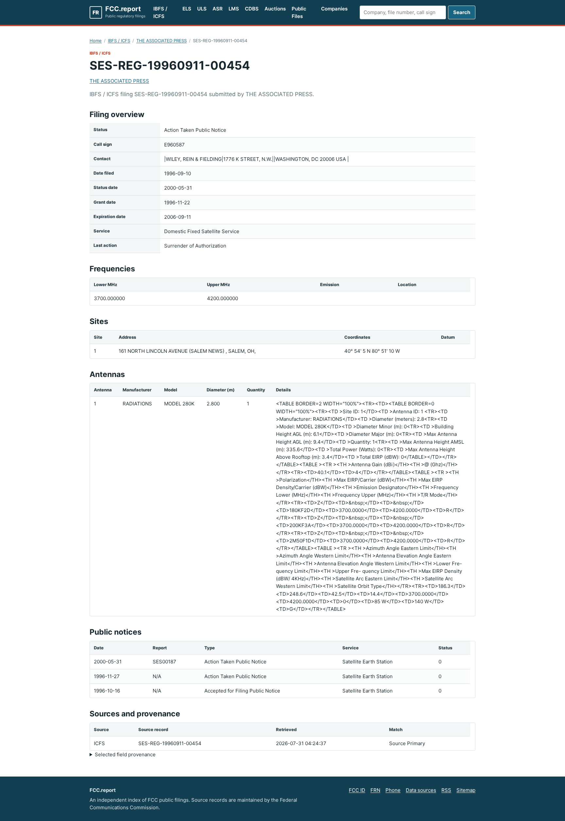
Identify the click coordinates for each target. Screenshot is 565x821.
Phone (393, 790)
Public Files (299, 12)
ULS (202, 9)
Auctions (275, 9)
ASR (218, 9)
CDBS (252, 9)
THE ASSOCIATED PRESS (161, 40)
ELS (186, 9)
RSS (446, 790)
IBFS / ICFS (160, 12)
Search (461, 12)
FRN (375, 790)
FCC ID (357, 790)
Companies (334, 9)
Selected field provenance (125, 754)
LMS (234, 9)
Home (96, 40)
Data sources (421, 790)
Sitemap (465, 790)
